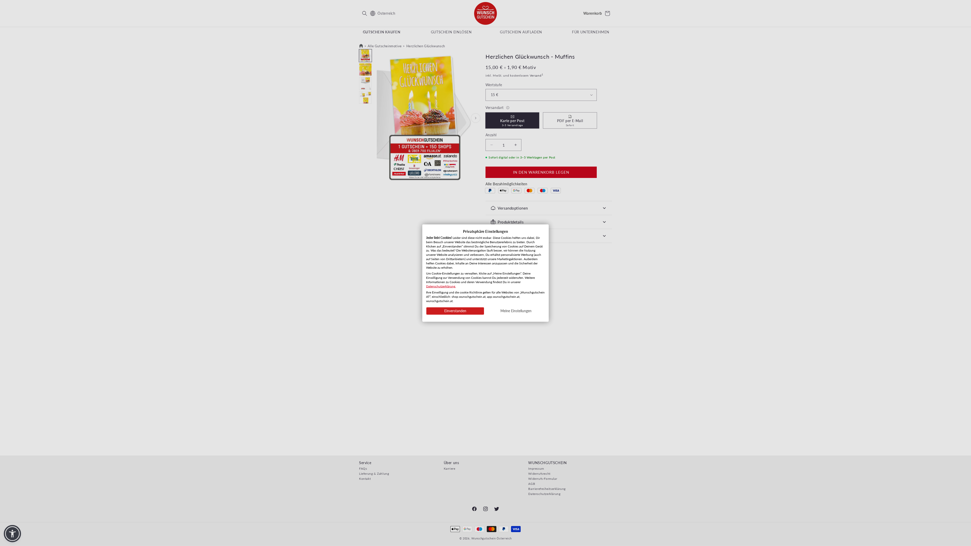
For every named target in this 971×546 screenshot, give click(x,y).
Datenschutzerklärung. (441, 286)
